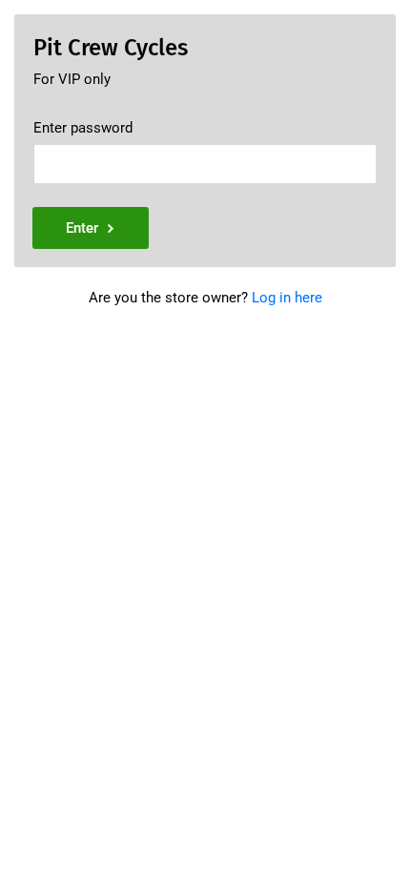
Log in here (287, 297)
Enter (82, 228)
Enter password (83, 127)
